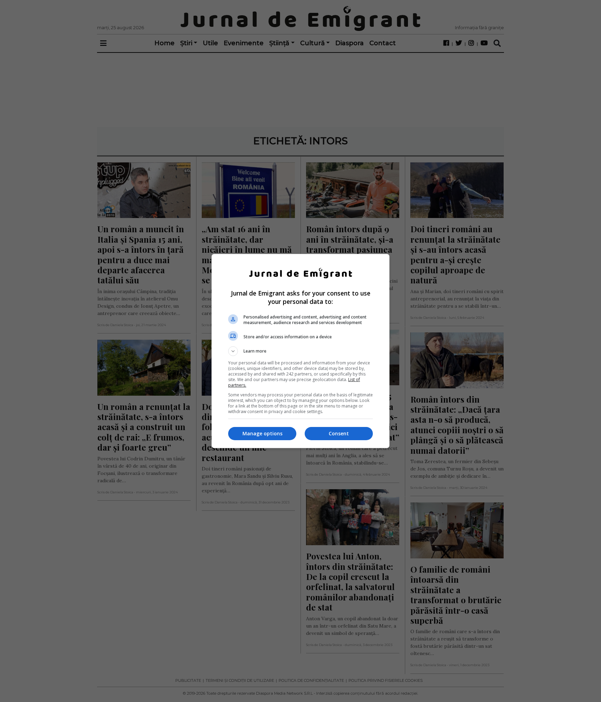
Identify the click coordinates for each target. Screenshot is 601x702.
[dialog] (300, 351)
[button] (300, 351)
